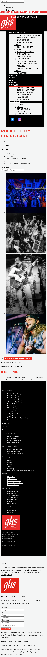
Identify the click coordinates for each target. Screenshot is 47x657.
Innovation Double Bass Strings (17, 418)
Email (4, 608)
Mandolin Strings (13, 404)
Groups (9, 462)
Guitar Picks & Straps (14, 414)
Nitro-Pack (5, 423)
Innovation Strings (13, 510)
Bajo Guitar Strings (13, 398)
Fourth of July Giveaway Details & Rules (20, 470)
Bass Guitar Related (13, 442)
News (4, 430)
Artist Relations (12, 497)
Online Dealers (12, 479)
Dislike (17, 366)
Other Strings (11, 410)
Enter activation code (9, 645)
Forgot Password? (28, 645)
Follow (5, 150)
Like (6, 366)
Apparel (10, 416)
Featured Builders (13, 485)
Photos (9, 464)
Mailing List (11, 501)
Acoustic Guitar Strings (15, 400)
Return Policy (11, 503)
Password (5, 620)
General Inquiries (13, 491)
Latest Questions (13, 436)
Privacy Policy (6, 575)
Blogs (9, 460)
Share (6, 167)
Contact (13, 85)
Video (9, 466)
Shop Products (17, 33)
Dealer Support (12, 499)
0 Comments (13, 146)
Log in (25, 641)
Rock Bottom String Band (16, 159)
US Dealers (11, 477)
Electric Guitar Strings (14, 394)
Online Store (11, 493)
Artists (4, 426)
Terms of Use (37, 633)
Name (4, 612)
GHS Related (11, 438)
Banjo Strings (11, 406)
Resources (14, 102)
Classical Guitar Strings (14, 402)
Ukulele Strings (12, 408)
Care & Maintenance (14, 412)
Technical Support (13, 495)
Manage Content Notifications (18, 163)
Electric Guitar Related (14, 440)
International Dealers (14, 481)
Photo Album (11, 154)
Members (10, 468)
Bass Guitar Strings (13, 396)
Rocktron (10, 420)
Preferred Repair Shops (15, 483)
